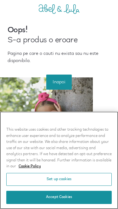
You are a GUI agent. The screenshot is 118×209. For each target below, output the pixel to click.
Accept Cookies (59, 197)
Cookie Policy (30, 166)
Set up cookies (59, 179)
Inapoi (59, 82)
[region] (59, 160)
